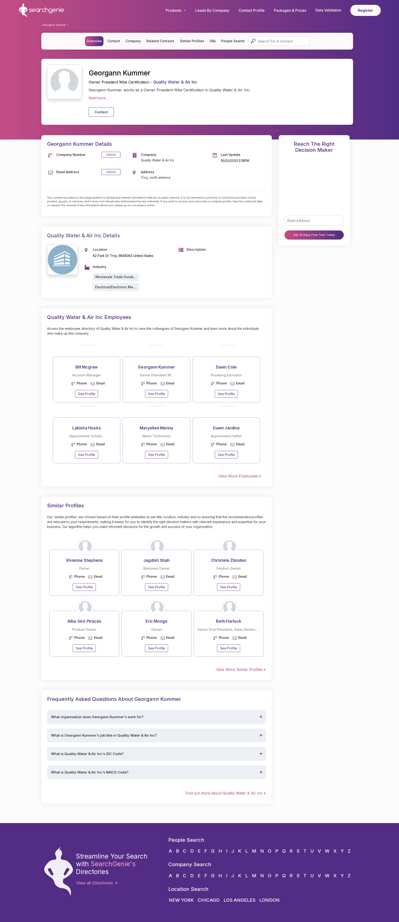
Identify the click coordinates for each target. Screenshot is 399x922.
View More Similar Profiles (240, 669)
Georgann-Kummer (54, 25)
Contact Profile (252, 10)
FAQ (213, 41)
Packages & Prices (290, 10)
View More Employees (239, 476)
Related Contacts (160, 41)
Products (173, 10)
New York (181, 900)
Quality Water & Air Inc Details (83, 235)
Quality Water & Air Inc (175, 82)
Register (365, 10)
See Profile (86, 394)
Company (133, 41)
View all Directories (95, 882)
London (269, 900)
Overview (94, 41)
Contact (113, 41)
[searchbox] (279, 41)
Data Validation (328, 10)
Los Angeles (239, 900)
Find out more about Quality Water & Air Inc (224, 793)
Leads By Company (212, 10)
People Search (233, 41)
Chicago (209, 900)
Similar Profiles (192, 41)
